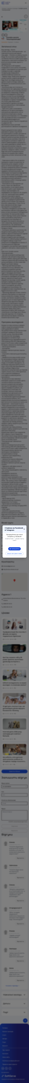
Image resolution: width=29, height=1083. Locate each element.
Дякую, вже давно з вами (14, 553)
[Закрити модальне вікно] (24, 529)
